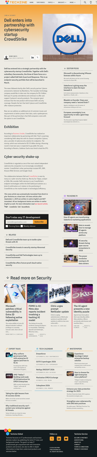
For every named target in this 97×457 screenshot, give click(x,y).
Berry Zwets (10, 334)
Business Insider (19, 133)
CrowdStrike (33, 176)
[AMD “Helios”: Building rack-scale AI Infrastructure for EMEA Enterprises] (9, 381)
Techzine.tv (72, 196)
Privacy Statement (81, 449)
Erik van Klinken (76, 326)
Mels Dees (54, 326)
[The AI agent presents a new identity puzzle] (82, 293)
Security (12, 15)
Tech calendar (46, 348)
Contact (77, 444)
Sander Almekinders (33, 335)
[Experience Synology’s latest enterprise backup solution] (70, 360)
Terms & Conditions (81, 447)
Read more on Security (31, 277)
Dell (19, 207)
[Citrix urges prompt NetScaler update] (59, 293)
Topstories (41, 2)
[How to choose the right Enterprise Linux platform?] (70, 378)
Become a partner (81, 438)
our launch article (41, 204)
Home (32, 2)
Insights (61, 2)
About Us (77, 442)
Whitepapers (76, 348)
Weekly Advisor (30, 226)
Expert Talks (15, 348)
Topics (50, 2)
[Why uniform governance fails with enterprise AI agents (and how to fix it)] (9, 361)
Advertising (78, 440)
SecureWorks (26, 207)
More (72, 2)
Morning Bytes (14, 226)
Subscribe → (40, 222)
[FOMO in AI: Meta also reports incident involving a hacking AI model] (37, 293)
